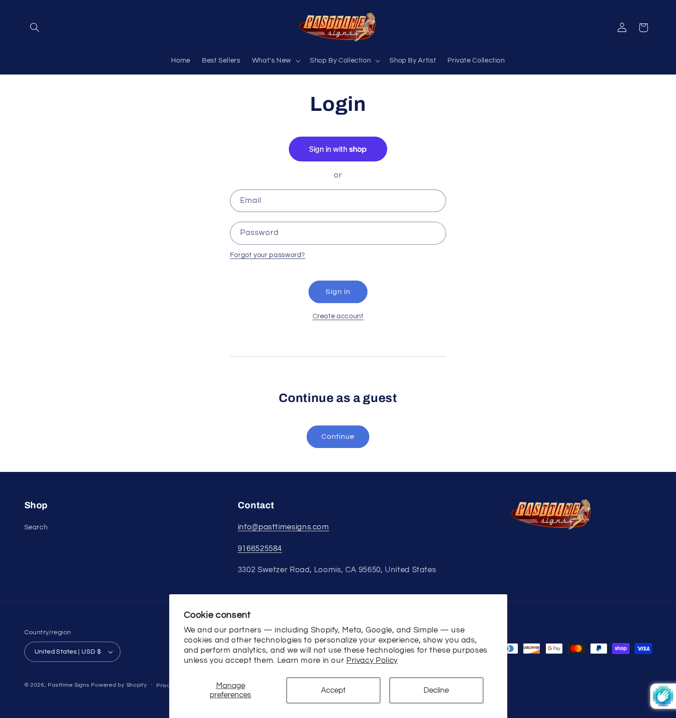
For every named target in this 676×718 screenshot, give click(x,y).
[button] (35, 27)
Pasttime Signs (68, 685)
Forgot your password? (267, 255)
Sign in (338, 291)
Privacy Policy (372, 660)
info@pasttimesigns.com (283, 527)
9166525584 (260, 549)
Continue (338, 436)
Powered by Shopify (119, 685)
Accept (333, 690)
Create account (338, 316)
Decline (436, 690)
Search (36, 527)
